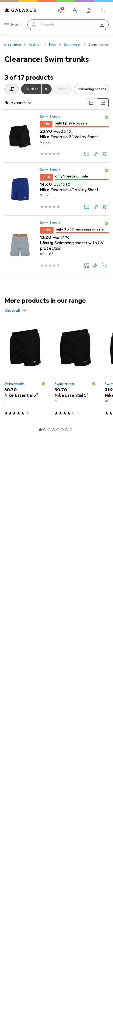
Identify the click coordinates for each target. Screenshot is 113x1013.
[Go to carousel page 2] (44, 429)
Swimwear (72, 44)
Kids (52, 44)
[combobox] (11, 89)
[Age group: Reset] (47, 89)
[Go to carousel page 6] (62, 429)
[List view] (103, 102)
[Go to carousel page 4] (53, 429)
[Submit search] (34, 24)
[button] (106, 117)
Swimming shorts (91, 89)
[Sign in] (74, 10)
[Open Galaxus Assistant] (88, 10)
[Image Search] (102, 24)
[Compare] (86, 153)
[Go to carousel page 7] (66, 429)
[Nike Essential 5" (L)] (25, 371)
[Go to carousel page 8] (71, 429)
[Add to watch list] (95, 153)
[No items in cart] (103, 10)
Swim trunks (50, 117)
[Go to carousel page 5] (57, 429)
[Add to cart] (104, 153)
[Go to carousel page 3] (49, 429)
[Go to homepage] (20, 10)
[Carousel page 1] (40, 429)
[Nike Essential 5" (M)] (75, 371)
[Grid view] (91, 102)
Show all (12, 310)
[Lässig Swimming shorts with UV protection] (56, 245)
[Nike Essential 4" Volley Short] (56, 189)
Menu (16, 24)
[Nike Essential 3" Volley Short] (56, 136)
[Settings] (60, 10)
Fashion (35, 44)
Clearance (12, 44)
